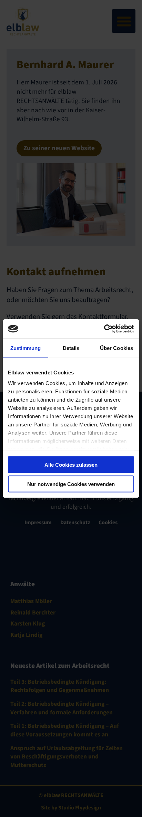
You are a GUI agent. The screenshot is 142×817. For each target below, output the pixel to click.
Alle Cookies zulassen (71, 464)
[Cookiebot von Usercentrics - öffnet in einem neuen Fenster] (104, 328)
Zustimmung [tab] (25, 348)
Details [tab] (71, 348)
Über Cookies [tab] (116, 348)
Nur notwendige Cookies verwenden (71, 484)
